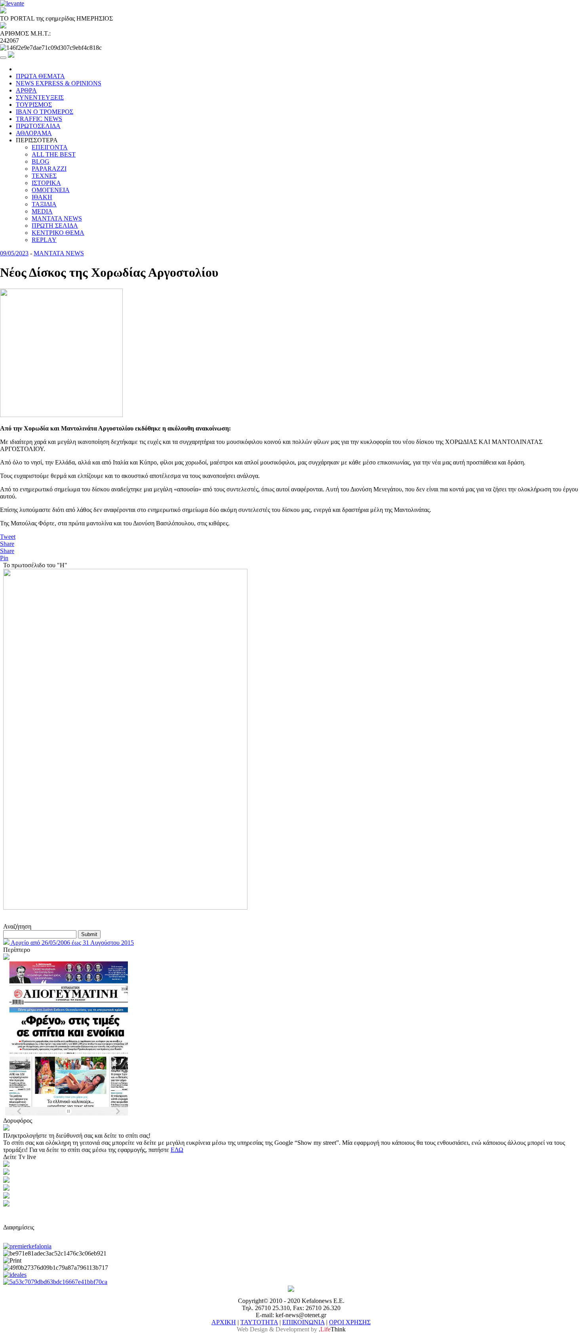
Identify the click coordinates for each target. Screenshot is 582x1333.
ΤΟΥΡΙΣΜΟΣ (34, 104)
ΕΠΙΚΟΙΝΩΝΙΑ (303, 1322)
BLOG (40, 161)
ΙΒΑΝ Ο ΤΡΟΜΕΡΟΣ (44, 111)
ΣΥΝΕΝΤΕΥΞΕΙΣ (40, 97)
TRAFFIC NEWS (39, 118)
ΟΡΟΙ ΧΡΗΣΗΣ (350, 1322)
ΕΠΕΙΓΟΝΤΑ (50, 147)
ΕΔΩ (177, 1149)
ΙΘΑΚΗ (42, 197)
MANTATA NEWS (57, 218)
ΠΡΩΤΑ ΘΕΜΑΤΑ (40, 76)
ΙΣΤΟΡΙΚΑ (46, 182)
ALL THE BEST (54, 154)
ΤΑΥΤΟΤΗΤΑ (259, 1322)
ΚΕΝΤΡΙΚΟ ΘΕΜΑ (58, 232)
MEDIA (42, 211)
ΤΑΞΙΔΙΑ (44, 204)
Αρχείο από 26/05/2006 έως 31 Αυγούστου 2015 (72, 942)
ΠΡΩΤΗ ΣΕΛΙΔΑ (55, 225)
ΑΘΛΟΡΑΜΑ (34, 133)
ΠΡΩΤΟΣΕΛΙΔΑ (38, 126)
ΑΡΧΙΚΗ (223, 1322)
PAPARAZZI (49, 168)
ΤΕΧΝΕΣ (44, 175)
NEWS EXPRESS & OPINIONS (58, 83)
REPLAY (44, 239)
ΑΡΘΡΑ (26, 90)
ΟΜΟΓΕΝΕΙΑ (51, 190)
